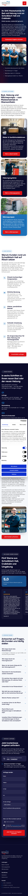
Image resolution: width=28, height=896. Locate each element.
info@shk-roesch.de (8, 885)
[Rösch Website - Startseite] (6, 3)
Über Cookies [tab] (23, 424)
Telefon (5, 782)
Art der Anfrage (7, 801)
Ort (4, 795)
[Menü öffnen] (24, 3)
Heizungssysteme (6, 867)
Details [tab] (14, 424)
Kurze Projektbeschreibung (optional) (11, 808)
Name (5, 776)
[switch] (24, 452)
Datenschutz (5, 877)
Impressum (4, 875)
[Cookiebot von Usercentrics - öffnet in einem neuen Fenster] (20, 421)
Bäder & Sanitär (5, 864)
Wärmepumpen (5, 869)
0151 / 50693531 (7, 883)
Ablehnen (14, 474)
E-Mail (4, 789)
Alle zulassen (14, 466)
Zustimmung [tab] (5, 424)
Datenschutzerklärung (16, 825)
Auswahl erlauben (14, 470)
